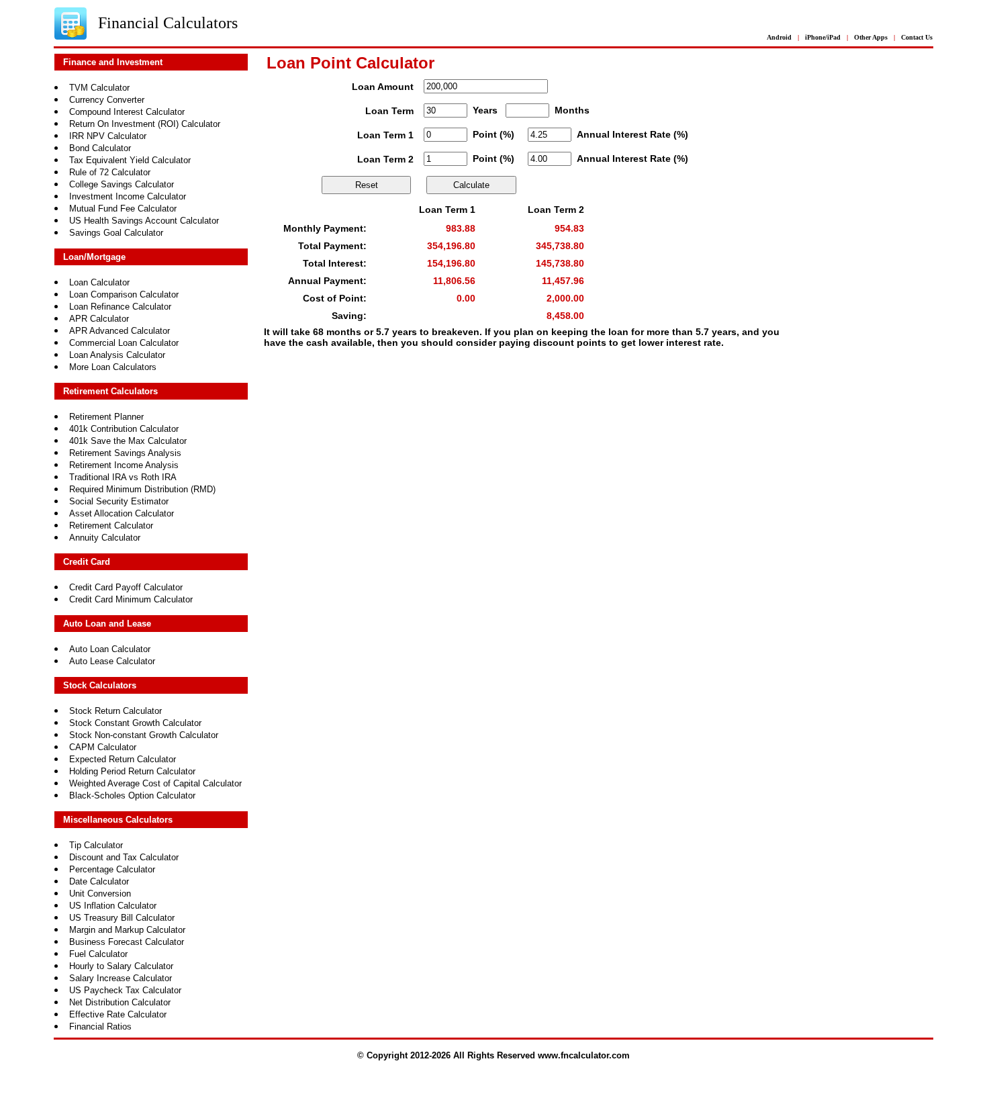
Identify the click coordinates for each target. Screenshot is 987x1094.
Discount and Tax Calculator (124, 857)
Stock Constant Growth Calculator (135, 723)
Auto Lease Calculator (112, 661)
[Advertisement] (535, 415)
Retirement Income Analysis (124, 465)
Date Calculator (99, 881)
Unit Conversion (100, 893)
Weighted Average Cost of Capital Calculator (155, 783)
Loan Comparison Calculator (124, 294)
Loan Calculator (99, 282)
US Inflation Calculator (112, 906)
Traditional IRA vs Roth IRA (123, 477)
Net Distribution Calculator (120, 1002)
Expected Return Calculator (122, 759)
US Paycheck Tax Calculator (125, 990)
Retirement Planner (106, 417)
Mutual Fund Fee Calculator (123, 208)
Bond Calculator (100, 148)
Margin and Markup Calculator (127, 930)
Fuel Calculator (98, 954)
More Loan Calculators (112, 367)
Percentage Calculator (112, 869)
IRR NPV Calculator (107, 136)
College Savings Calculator (121, 184)
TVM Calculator (99, 88)
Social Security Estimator (119, 501)
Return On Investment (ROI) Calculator (144, 124)
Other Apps (871, 37)
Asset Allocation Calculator (121, 513)
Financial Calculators (168, 23)
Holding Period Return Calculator (132, 771)
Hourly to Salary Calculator (121, 966)
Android (779, 37)
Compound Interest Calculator (127, 112)
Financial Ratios (100, 1026)
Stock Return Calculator (115, 711)
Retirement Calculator (111, 525)
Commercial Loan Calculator (124, 343)
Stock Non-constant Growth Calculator (143, 735)
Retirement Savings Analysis (125, 453)
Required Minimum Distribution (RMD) (142, 489)
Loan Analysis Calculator (117, 355)
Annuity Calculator (104, 538)
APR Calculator (99, 319)
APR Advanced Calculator (119, 331)
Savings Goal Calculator (116, 233)
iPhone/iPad (823, 37)
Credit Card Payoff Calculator (126, 587)
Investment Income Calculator (127, 196)
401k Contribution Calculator (124, 429)
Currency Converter (106, 100)
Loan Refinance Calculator (120, 307)
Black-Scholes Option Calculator (132, 795)
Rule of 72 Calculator (109, 172)
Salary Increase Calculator (120, 978)
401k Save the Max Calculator (128, 441)
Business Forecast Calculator (126, 942)
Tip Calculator (96, 845)
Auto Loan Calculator (109, 649)
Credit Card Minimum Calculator (131, 599)
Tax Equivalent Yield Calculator (130, 160)
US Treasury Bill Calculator (122, 918)
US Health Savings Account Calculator (144, 221)
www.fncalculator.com (584, 1055)
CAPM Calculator (102, 747)
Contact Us (917, 37)
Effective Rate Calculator (118, 1014)
